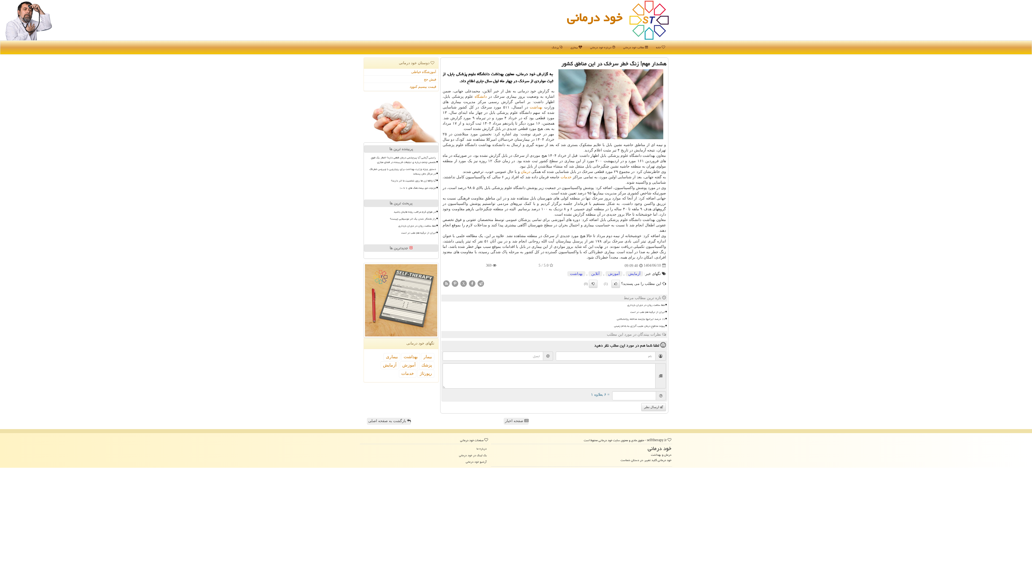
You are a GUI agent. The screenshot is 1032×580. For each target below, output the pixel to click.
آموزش (614, 274)
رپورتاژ (426, 373)
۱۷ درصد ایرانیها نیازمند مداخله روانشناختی (641, 319)
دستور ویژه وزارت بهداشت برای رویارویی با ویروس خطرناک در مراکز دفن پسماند (403, 171)
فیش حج (430, 79)
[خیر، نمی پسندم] (593, 284)
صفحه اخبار (514, 421)
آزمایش (634, 274)
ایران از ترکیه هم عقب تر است (647, 312)
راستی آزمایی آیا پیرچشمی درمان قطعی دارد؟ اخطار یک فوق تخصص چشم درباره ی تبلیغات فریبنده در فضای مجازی (403, 160)
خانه (659, 47)
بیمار (428, 356)
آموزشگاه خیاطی (423, 72)
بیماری (575, 47)
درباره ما (481, 448)
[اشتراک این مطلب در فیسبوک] (472, 283)
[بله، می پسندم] (615, 284)
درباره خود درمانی (601, 47)
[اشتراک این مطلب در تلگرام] (481, 283)
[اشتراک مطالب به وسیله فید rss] (446, 283)
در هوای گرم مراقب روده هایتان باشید (415, 212)
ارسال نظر (652, 407)
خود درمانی (594, 17)
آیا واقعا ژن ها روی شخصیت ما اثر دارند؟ (413, 180)
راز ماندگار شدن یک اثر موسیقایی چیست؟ (413, 219)
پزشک (556, 47)
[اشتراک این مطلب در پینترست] (455, 283)
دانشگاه (481, 97)
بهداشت (536, 107)
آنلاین (595, 274)
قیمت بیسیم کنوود (423, 87)
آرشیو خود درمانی (476, 462)
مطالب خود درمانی (634, 47)
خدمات (566, 177)
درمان (525, 172)
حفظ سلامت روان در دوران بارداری (646, 305)
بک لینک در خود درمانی (473, 455)
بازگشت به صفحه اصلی (387, 421)
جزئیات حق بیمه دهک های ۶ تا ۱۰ (417, 188)
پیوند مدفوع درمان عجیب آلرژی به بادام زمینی (639, 326)
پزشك (426, 365)
